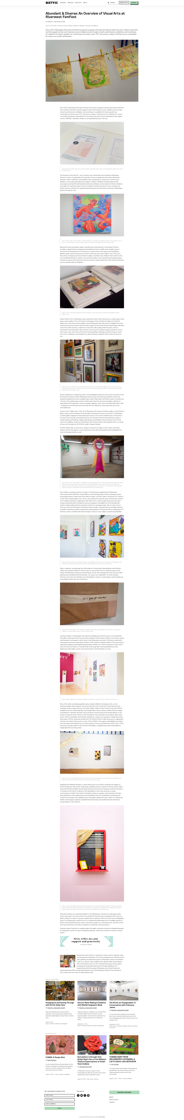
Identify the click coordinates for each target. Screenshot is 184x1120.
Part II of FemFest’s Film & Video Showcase (99, 719)
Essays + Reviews (68, 25)
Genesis (80, 258)
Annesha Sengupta (85, 1067)
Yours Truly (112, 253)
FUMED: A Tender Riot (55, 1057)
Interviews (135, 1026)
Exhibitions (76, 25)
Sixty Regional (94, 25)
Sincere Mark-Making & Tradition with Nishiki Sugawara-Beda (91, 1004)
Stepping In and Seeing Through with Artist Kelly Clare (60, 1004)
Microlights (92, 725)
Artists (55, 25)
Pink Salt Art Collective (76, 791)
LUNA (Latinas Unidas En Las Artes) (106, 638)
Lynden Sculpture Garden (92, 424)
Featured (81, 25)
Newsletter (124, 2)
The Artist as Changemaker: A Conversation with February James (122, 1005)
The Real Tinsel (98, 256)
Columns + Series (122, 1078)
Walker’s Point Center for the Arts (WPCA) (108, 708)
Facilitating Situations (70, 258)
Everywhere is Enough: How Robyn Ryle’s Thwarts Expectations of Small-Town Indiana (91, 1060)
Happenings (67, 1074)
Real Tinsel (100, 570)
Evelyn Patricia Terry (66, 319)
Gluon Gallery (104, 253)
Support (133, 2)
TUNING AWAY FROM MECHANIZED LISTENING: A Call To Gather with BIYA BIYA (122, 1059)
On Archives (87, 25)
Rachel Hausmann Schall (85, 955)
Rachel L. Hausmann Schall (56, 21)
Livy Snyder (115, 1064)
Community (60, 25)
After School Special (115, 962)
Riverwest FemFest (82, 108)
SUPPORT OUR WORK (124, 1092)
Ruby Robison (52, 1060)
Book (88, 1079)
